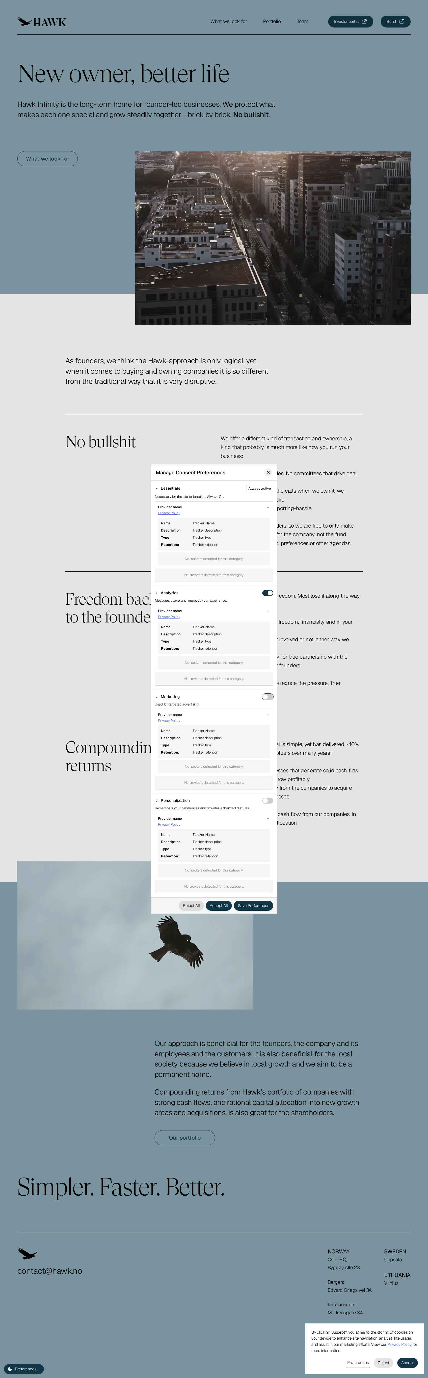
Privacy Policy (169, 513)
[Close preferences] (268, 472)
